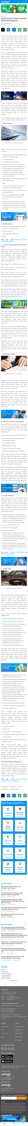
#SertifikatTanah (13, 786)
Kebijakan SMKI (18, 1033)
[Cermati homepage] (6, 1115)
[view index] (25, 924)
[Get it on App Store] (14, 1061)
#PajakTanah (4, 789)
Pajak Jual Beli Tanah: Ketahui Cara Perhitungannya (14, 780)
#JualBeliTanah (5, 786)
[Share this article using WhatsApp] (19, 30)
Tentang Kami (4, 1026)
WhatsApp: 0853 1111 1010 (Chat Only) (10, 1014)
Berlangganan (21, 1098)
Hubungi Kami (4, 1033)
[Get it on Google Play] (14, 1056)
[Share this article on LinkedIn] (14, 30)
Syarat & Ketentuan (19, 1026)
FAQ (2, 1030)
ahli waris (24, 505)
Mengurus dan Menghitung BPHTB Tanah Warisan (14, 553)
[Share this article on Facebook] (8, 30)
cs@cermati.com (11, 999)
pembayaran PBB (10, 621)
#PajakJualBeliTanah (13, 789)
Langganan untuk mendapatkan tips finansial (13, 1095)
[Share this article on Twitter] (3, 30)
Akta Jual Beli (19, 78)
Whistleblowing (18, 1036)
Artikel (2, 1036)
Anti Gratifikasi (18, 1040)
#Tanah (20, 786)
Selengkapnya (13, 980)
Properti (3, 16)
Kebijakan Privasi (19, 1030)
